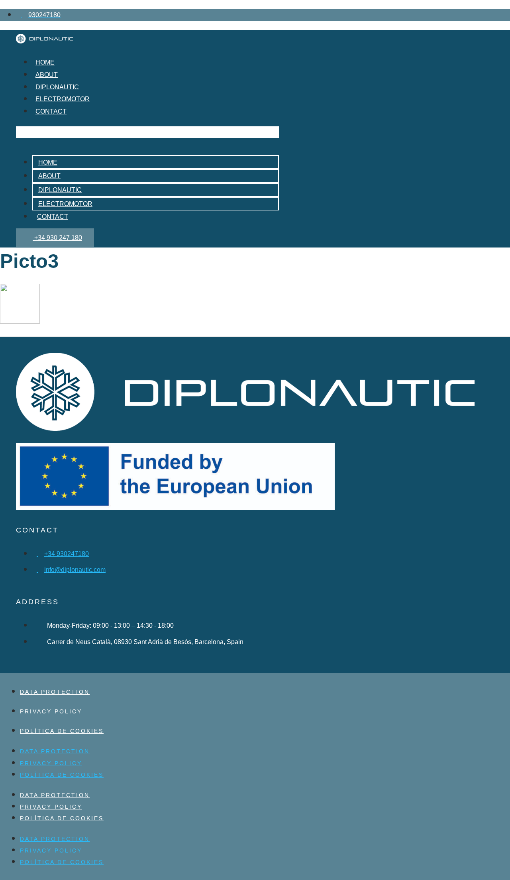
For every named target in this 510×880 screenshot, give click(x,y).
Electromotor (62, 99)
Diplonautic (57, 87)
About (46, 74)
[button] (147, 132)
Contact (51, 111)
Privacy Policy (51, 711)
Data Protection (55, 692)
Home (45, 62)
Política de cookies (62, 731)
